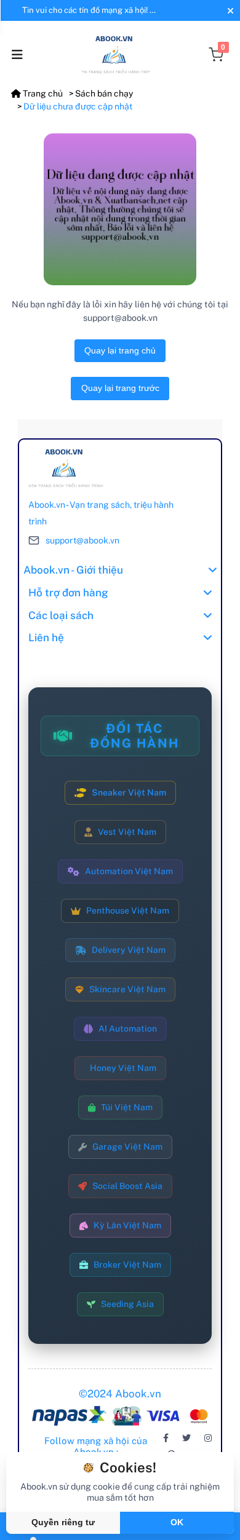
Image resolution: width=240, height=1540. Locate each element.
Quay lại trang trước (120, 388)
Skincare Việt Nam (127, 989)
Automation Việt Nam (129, 871)
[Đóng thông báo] (229, 10)
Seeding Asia (127, 1304)
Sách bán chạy (104, 93)
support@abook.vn (82, 540)
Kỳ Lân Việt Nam (127, 1225)
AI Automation (127, 1028)
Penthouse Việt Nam (127, 910)
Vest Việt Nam (127, 832)
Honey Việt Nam (123, 1068)
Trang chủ (42, 93)
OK (176, 1522)
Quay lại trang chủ (120, 350)
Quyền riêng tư (63, 1522)
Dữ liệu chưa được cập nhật (77, 106)
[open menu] (17, 54)
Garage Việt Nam (127, 1146)
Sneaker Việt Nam (129, 792)
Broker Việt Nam (127, 1265)
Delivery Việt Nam (129, 950)
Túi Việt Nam (127, 1107)
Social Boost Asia (127, 1186)
